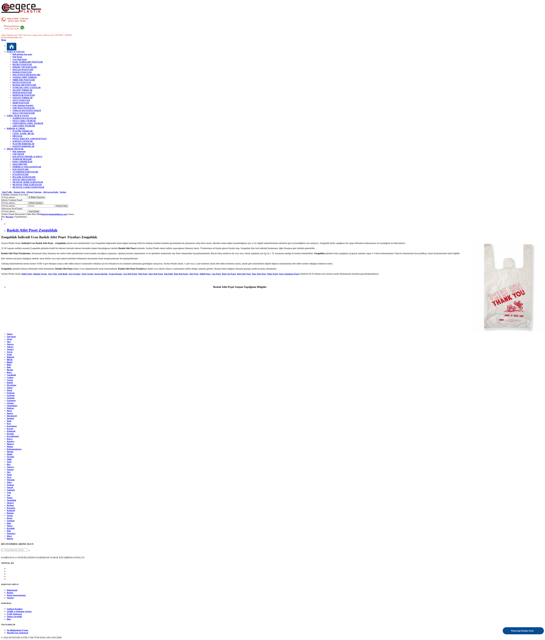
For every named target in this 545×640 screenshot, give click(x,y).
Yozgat (9, 498)
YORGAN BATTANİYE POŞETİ (26, 111)
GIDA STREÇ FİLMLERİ (23, 126)
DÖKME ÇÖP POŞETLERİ (24, 67)
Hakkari (10, 408)
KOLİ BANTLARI (20, 169)
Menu (3, 40)
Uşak (9, 493)
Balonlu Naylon (40, 274)
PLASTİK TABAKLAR (22, 131)
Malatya (10, 444)
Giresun (10, 403)
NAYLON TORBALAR (22, 98)
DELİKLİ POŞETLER (22, 65)
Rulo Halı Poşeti (181, 274)
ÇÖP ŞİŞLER (18, 154)
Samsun (10, 470)
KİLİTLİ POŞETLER (21, 82)
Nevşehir (10, 457)
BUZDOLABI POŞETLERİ (24, 85)
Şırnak (10, 516)
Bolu (9, 367)
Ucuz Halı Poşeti (19, 59)
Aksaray (10, 503)
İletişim (10, 593)
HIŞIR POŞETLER (20, 103)
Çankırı (10, 377)
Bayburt (10, 505)
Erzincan (10, 393)
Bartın (9, 518)
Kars (9, 423)
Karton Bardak (101, 274)
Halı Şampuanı (19, 151)
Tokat (9, 482)
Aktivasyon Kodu (50, 192)
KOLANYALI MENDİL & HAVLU (27, 157)
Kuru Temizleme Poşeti (289, 274)
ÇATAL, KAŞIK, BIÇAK (23, 134)
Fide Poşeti (17, 57)
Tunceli (10, 487)
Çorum (10, 380)
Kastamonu (12, 426)
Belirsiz (10, 539)
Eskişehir (11, 398)
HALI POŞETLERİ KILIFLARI (26, 75)
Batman (10, 513)
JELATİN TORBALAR (22, 90)
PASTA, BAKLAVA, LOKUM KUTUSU (29, 139)
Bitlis (9, 365)
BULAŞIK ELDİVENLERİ (23, 177)
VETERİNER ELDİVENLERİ (25, 172)
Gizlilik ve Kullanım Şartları (19, 611)
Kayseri (10, 429)
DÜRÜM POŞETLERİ (22, 93)
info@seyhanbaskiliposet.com (54, 214)
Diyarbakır (11, 385)
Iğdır (9, 523)
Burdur (10, 370)
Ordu (9, 462)
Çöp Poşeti (216, 274)
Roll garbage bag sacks (22, 54)
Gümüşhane (12, 406)
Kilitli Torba (27, 274)
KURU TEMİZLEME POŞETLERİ (27, 62)
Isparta (10, 413)
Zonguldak (11, 500)
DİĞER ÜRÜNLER (15, 149)
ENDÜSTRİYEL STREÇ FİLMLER (27, 123)
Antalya (10, 349)
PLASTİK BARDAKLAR (23, 144)
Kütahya (10, 441)
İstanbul (10, 418)
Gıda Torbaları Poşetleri (22, 105)
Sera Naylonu (74, 274)
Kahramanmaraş (14, 449)
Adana (9, 334)
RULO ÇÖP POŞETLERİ (23, 113)
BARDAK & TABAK (16, 128)
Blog (9, 619)
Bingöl (9, 362)
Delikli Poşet (205, 274)
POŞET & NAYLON (16, 52)
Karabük (11, 528)
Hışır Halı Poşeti (156, 274)
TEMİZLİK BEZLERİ (22, 159)
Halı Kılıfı (168, 274)
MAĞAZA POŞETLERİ (22, 70)
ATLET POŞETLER (21, 100)
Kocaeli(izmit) (13, 436)
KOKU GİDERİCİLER (22, 162)
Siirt (9, 472)
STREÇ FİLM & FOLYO (18, 116)
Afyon (9, 339)
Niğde (9, 459)
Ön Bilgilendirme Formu (17, 630)
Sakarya (10, 467)
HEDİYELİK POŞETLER (23, 95)
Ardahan (10, 521)
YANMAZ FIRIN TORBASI (24, 77)
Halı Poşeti (143, 274)
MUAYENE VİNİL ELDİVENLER (27, 185)
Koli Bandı (63, 274)
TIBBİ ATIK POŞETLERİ (23, 80)
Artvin (9, 352)
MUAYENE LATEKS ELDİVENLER (28, 187)
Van (8, 495)
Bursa (9, 372)
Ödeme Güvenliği (14, 617)
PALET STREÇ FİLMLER (24, 121)
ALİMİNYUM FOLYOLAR (24, 118)
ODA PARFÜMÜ (19, 164)
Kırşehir (10, 434)
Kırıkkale (11, 510)
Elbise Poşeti (272, 274)
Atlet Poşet (194, 274)
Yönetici (10, 598)
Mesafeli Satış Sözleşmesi (17, 633)
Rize (9, 464)
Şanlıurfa (11, 490)
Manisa (10, 447)
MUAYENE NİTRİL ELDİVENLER (27, 182)
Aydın (9, 354)
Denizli (10, 383)
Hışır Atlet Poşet (259, 274)
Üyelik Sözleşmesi (14, 614)
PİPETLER (17, 136)
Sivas (9, 477)
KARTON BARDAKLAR (23, 146)
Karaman (11, 508)
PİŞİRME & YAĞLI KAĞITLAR (26, 167)
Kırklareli (11, 431)
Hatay (9, 411)
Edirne (10, 388)
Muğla (9, 454)
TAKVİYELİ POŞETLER (23, 108)
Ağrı (9, 342)
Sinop (9, 475)
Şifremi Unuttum (34, 192)
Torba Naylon (87, 274)
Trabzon (10, 485)
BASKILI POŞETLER (22, 72)
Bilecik (10, 360)
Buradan (9, 217)
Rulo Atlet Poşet (244, 274)
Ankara (10, 347)
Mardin (10, 452)
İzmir (9, 421)
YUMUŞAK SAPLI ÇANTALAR (26, 88)
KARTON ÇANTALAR (22, 141)
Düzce (9, 536)
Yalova (9, 526)
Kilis (9, 531)
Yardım (62, 192)
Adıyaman (11, 337)
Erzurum (11, 395)
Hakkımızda (12, 590)
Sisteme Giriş (18, 192)
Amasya (10, 344)
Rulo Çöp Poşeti (229, 274)
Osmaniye (11, 533)
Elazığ (9, 390)
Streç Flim (52, 274)
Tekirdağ (10, 480)
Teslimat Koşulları (15, 609)
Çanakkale (11, 375)
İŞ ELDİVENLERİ (20, 174)
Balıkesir (10, 357)
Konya (9, 439)
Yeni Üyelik (6, 192)
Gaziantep (11, 400)
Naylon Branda (115, 274)
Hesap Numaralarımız (16, 595)
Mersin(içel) (12, 416)
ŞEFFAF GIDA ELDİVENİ (23, 180)
